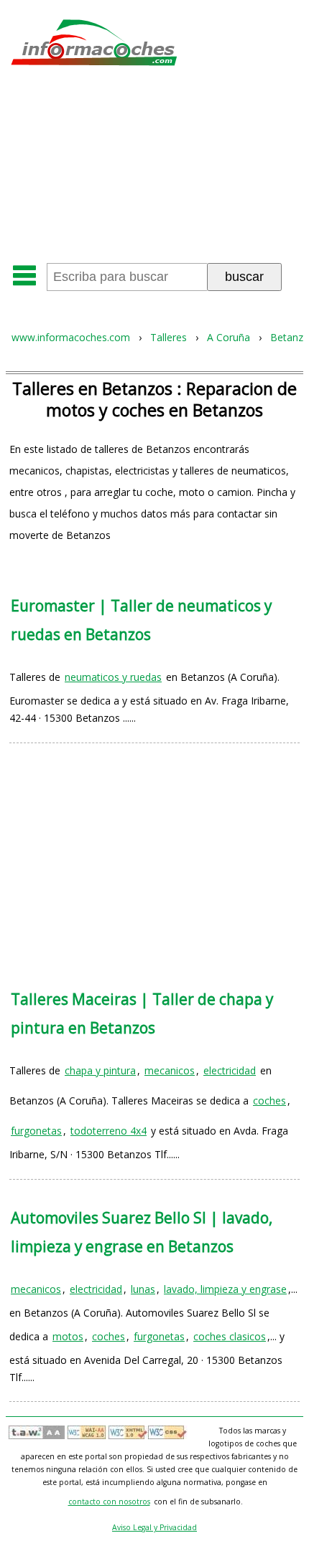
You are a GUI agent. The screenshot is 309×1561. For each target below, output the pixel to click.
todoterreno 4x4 (108, 1130)
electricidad (229, 1070)
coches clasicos (229, 1336)
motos (67, 1336)
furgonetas (36, 1130)
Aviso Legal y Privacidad (154, 1527)
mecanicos (169, 1070)
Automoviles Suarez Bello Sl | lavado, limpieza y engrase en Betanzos (141, 1232)
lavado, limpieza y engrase (225, 1289)
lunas (143, 1289)
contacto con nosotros (109, 1501)
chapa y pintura (100, 1070)
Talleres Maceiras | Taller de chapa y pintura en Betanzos (142, 1013)
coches (269, 1100)
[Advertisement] (154, 169)
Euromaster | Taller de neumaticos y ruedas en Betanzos (141, 620)
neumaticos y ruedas (113, 677)
